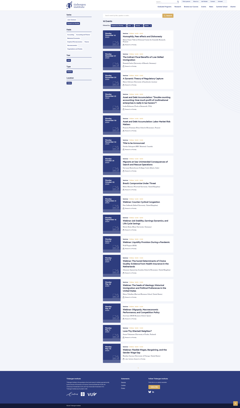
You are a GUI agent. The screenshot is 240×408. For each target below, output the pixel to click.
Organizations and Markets (74, 49)
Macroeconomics (72, 45)
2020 (68, 60)
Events (203, 6)
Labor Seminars (71, 20)
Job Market (204, 1)
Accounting (70, 35)
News (211, 6)
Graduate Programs (164, 6)
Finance (87, 42)
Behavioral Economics (73, 38)
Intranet (220, 1)
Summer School (221, 6)
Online (69, 83)
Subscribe (154, 387)
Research (177, 6)
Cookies (123, 385)
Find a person (186, 1)
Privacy (123, 388)
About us (195, 1)
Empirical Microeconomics (74, 42)
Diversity (123, 382)
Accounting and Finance (83, 35)
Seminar (69, 72)
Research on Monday (73, 23)
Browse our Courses (191, 6)
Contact (212, 1)
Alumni (233, 6)
